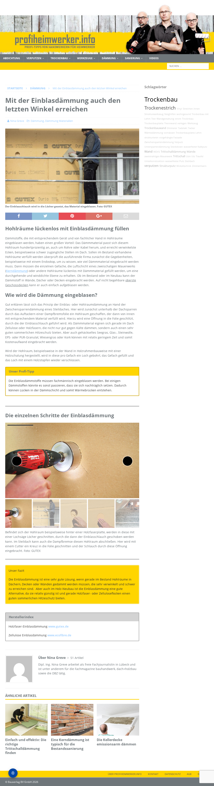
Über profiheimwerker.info (125, 774)
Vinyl (179, 108)
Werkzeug (192, 123)
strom (178, 118)
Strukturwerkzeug (153, 114)
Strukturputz (167, 166)
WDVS (156, 151)
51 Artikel (77, 658)
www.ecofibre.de (59, 635)
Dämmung (109, 58)
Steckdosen (177, 146)
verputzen (151, 166)
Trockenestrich (160, 108)
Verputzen (34, 58)
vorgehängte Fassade (170, 137)
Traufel (199, 156)
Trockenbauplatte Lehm (188, 132)
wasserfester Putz (174, 161)
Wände (191, 151)
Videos (154, 58)
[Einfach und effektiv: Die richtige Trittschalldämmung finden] (26, 720)
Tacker (191, 128)
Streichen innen (191, 108)
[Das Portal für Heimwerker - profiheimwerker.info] (107, 52)
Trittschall (179, 156)
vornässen (169, 132)
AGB (189, 774)
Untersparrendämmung (157, 146)
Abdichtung (11, 58)
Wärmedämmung (153, 132)
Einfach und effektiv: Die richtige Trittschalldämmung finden (25, 746)
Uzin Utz (190, 156)
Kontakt (153, 774)
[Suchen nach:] (188, 66)
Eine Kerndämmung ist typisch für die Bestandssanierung (70, 744)
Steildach (190, 161)
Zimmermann (199, 166)
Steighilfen (170, 114)
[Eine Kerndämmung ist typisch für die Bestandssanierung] (72, 720)
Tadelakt (182, 128)
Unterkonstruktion (154, 161)
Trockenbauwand (155, 128)
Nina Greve (17, 121)
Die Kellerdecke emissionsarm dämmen (116, 742)
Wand (148, 151)
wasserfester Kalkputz (195, 146)
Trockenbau (59, 58)
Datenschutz (173, 774)
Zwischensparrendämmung (159, 142)
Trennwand (170, 123)
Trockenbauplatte (153, 123)
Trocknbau (188, 118)
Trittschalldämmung (173, 151)
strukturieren (151, 137)
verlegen (182, 123)
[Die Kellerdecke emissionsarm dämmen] (118, 720)
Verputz (179, 142)
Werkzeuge (85, 58)
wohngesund (184, 114)
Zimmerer (172, 128)
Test (153, 118)
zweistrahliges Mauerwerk (158, 156)
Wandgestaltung (165, 118)
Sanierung (132, 58)
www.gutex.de (58, 626)
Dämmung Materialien (59, 121)
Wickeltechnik (183, 166)
